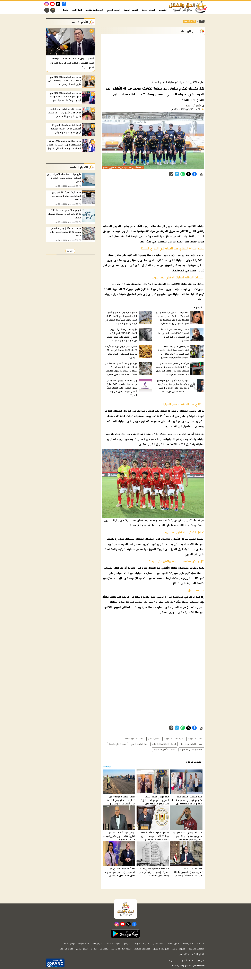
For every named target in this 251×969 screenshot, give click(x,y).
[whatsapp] (171, 174)
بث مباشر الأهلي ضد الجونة (191, 749)
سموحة (155, 421)
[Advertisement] (153, 57)
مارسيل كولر (162, 538)
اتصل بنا (171, 960)
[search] (46, 10)
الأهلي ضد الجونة (195, 738)
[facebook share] (194, 174)
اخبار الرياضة (189, 21)
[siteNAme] (188, 7)
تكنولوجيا (104, 949)
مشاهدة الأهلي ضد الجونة (164, 749)
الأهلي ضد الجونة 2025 (134, 738)
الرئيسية (162, 10)
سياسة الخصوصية (186, 960)
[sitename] (125, 909)
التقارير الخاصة (131, 10)
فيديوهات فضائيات (142, 949)
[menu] (52, 10)
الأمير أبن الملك (193, 105)
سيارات (94, 949)
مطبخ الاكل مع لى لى (121, 949)
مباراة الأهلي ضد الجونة (173, 738)
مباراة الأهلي (196, 226)
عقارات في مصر (66, 949)
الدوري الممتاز (153, 738)
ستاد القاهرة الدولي (139, 744)
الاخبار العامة (148, 10)
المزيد (70, 251)
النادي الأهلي (188, 231)
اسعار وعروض (82, 949)
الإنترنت (132, 567)
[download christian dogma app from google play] (125, 933)
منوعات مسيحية (113, 944)
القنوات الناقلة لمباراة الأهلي (164, 744)
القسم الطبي (113, 10)
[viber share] (177, 174)
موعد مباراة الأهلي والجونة (191, 744)
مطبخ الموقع (83, 944)
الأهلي (193, 410)
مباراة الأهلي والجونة (117, 744)
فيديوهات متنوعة (94, 10)
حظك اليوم (184, 954)
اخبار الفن (77, 10)
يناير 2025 (194, 236)
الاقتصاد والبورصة (196, 949)
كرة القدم (158, 236)
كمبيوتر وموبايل (178, 949)
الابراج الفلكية (198, 954)
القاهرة (132, 255)
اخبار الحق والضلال (161, 949)
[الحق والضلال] (202, 21)
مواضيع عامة (69, 944)
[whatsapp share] (182, 174)
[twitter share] (188, 174)
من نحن (200, 960)
